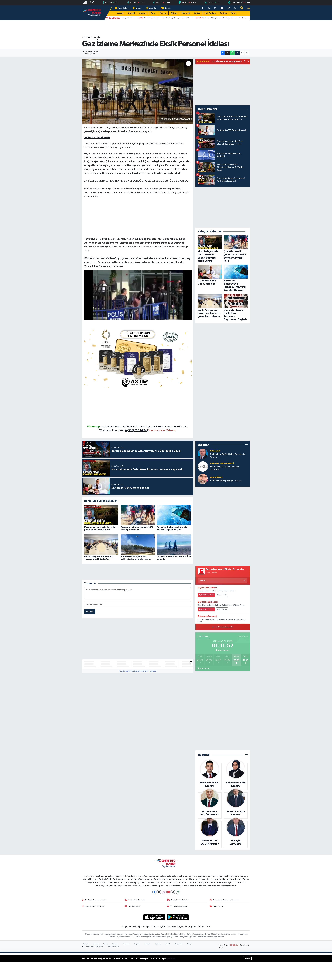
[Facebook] (154, 892)
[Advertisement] (138, 219)
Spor (153, 13)
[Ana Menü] (247, 8)
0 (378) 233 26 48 (207, 595)
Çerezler (171, 958)
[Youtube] (168, 892)
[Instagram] (164, 892)
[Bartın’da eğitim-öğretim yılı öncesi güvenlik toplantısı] (101, 544)
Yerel (233, 13)
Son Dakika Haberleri (178, 906)
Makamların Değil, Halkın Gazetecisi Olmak (227, 455)
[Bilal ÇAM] (203, 454)
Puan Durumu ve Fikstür (95, 906)
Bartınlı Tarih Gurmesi (222, 463)
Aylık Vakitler (204, 668)
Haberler (86, 37)
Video (139, 8)
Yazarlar (153, 8)
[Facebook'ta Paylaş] (223, 53)
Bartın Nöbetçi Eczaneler (95, 900)
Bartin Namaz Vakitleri (180, 900)
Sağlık (197, 13)
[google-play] (177, 917)
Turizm (223, 13)
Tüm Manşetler (134, 906)
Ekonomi (185, 13)
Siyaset (142, 13)
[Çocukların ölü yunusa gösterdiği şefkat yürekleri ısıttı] (138, 515)
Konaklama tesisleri (94, 946)
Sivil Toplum (210, 13)
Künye (168, 8)
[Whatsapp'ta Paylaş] (232, 53)
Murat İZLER (216, 477)
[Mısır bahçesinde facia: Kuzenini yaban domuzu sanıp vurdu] (101, 515)
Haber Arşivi (218, 906)
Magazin (178, 944)
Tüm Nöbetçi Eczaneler (223, 627)
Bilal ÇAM (215, 451)
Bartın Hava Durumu (136, 900)
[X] (159, 892)
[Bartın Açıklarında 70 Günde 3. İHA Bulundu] (174, 544)
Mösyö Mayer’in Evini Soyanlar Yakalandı (224, 468)
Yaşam (163, 13)
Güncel (131, 13)
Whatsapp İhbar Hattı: (123, 430)
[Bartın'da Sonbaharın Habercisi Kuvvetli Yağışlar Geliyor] (174, 515)
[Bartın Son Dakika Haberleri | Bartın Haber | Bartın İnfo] (92, 13)
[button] (244, 61)
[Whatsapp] (178, 892)
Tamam (247, 958)
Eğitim (174, 13)
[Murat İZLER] (203, 479)
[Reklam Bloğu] (138, 357)
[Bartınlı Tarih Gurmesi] (203, 466)
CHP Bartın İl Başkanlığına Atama (225, 481)
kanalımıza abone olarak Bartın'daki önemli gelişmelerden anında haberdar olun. (144, 426)
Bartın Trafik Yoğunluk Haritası (225, 900)
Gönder (90, 611)
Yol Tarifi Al (223, 595)
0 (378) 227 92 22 (207, 609)
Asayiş (120, 13)
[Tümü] (246, 445)
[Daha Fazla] (237, 53)
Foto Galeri (122, 8)
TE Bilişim (234, 945)
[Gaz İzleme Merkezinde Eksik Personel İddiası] (137, 91)
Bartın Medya (113, 946)
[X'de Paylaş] (227, 53)
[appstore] (154, 917)
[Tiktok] (173, 892)
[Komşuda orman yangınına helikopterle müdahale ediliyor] (138, 544)
